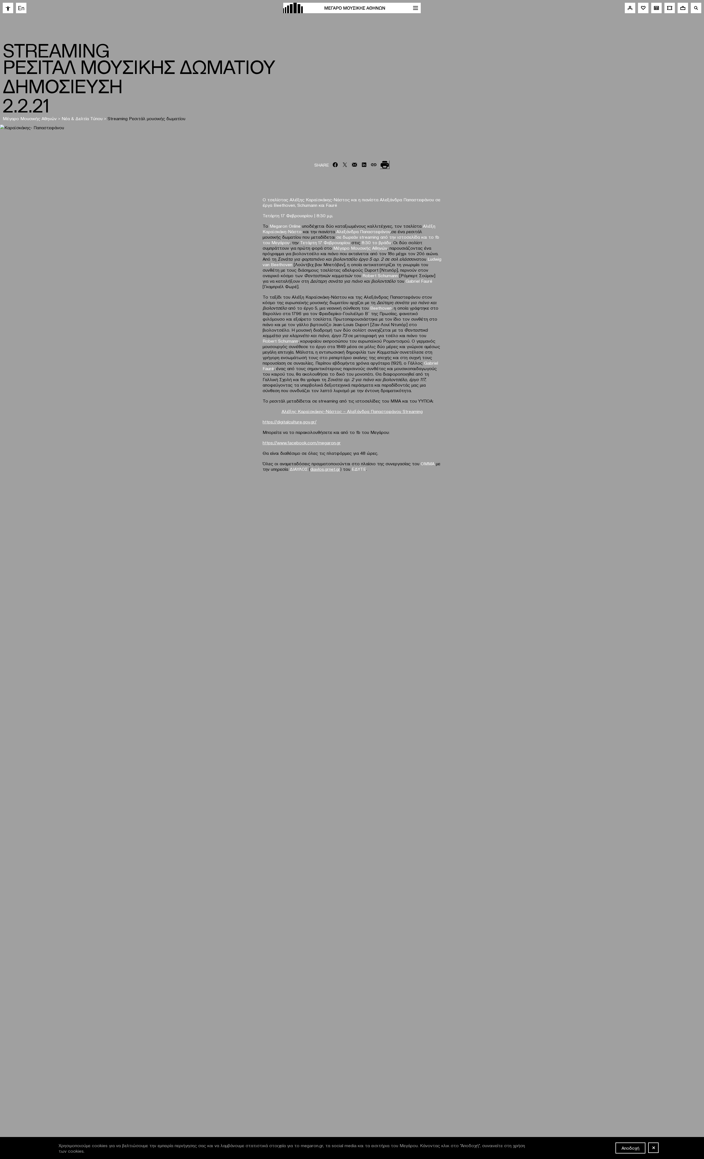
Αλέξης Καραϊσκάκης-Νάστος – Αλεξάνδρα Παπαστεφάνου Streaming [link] (352, 411)
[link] (8, 8)
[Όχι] (653, 1148)
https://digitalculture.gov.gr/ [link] (290, 421)
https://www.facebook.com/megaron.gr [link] (302, 442)
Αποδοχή (630, 1147)
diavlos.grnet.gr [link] (325, 469)
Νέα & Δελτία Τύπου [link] (82, 118)
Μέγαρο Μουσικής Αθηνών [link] (30, 118)
